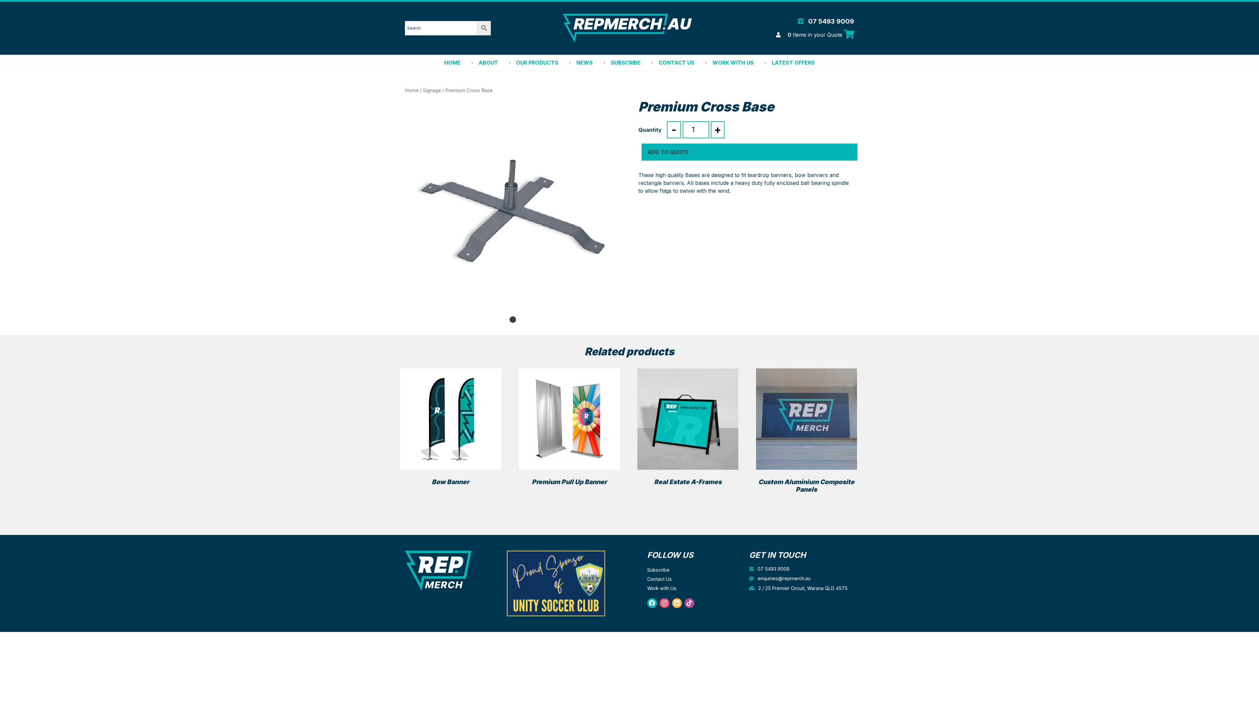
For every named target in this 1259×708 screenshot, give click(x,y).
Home (452, 62)
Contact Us (676, 62)
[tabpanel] (513, 207)
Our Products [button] (537, 62)
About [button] (488, 62)
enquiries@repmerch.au (783, 578)
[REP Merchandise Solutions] (438, 570)
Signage (432, 90)
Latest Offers (793, 62)
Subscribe (626, 62)
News (584, 62)
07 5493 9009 (830, 21)
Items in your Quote (816, 34)
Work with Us (733, 62)
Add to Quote (668, 152)
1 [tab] (513, 319)
